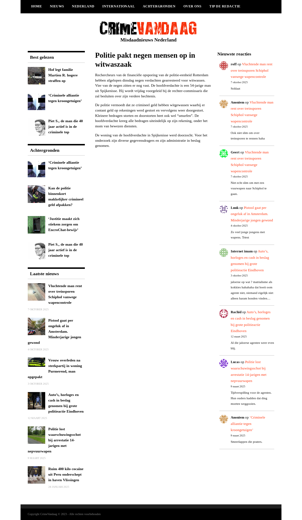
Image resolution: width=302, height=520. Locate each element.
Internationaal (118, 6)
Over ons (192, 6)
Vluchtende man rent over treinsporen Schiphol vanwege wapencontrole (251, 70)
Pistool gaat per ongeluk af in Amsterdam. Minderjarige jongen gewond (252, 214)
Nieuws (57, 6)
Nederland (83, 6)
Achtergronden (159, 6)
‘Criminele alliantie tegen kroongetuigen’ (248, 423)
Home (36, 6)
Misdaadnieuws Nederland (148, 40)
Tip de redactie (225, 6)
